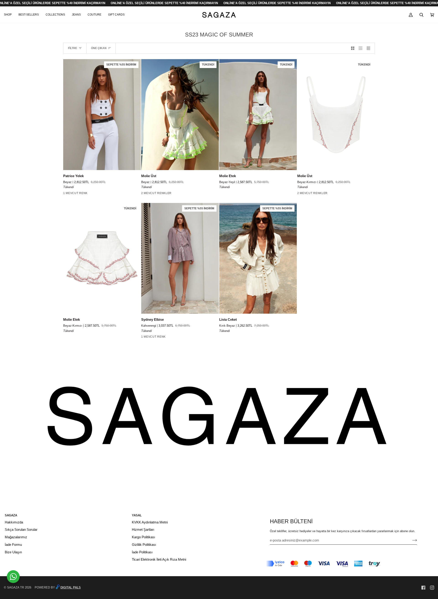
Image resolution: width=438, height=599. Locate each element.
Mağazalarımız (16, 537)
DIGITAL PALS (70, 587)
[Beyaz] (66, 194)
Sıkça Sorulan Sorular (21, 529)
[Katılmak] (411, 540)
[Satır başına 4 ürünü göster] (370, 48)
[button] (9, 14)
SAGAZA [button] (11, 515)
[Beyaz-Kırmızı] (144, 194)
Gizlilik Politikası (144, 544)
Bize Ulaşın (13, 552)
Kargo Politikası (143, 537)
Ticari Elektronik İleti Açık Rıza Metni (159, 559)
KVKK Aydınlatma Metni (150, 522)
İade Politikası (142, 552)
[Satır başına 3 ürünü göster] (361, 48)
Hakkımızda (14, 522)
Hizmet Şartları (143, 529)
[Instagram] (432, 588)
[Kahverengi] (144, 338)
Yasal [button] (137, 515)
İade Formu (13, 544)
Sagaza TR (15, 587)
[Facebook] (423, 588)
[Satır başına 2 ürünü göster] (353, 48)
